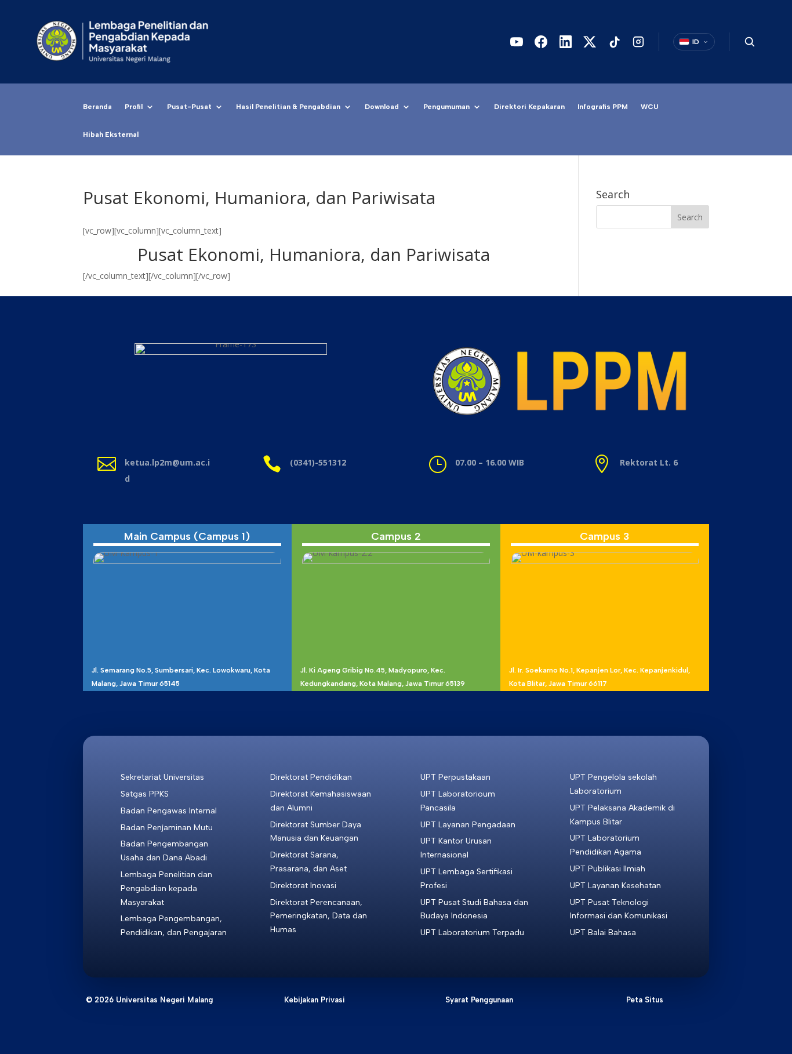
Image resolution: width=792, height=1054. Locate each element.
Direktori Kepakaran (529, 107)
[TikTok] (614, 41)
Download (382, 107)
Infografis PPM (602, 107)
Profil (134, 107)
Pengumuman (446, 107)
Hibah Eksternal (111, 134)
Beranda (97, 107)
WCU (650, 107)
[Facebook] (541, 41)
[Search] (749, 41)
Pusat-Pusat (189, 107)
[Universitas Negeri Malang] (128, 41)
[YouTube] (516, 41)
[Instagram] (638, 41)
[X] (589, 41)
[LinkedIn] (565, 41)
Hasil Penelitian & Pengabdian (288, 107)
